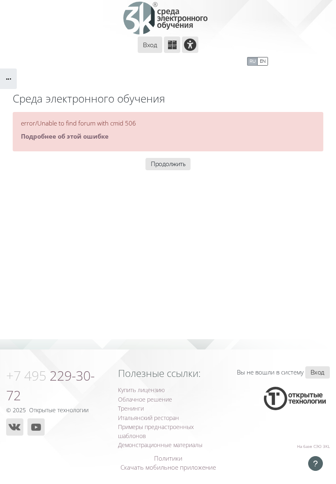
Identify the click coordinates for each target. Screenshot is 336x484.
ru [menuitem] (252, 61)
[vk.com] (14, 427)
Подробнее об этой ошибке (65, 136)
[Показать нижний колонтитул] (315, 463)
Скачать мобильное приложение (168, 467)
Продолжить (168, 163)
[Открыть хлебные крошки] (8, 78)
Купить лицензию (141, 390)
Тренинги (131, 408)
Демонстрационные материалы (160, 445)
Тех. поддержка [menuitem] (152, 60)
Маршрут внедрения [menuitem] (212, 60)
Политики (168, 458)
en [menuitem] (263, 61)
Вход (150, 44)
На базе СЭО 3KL (313, 446)
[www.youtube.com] (36, 427)
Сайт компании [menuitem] (94, 60)
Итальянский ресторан (148, 418)
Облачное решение (145, 399)
